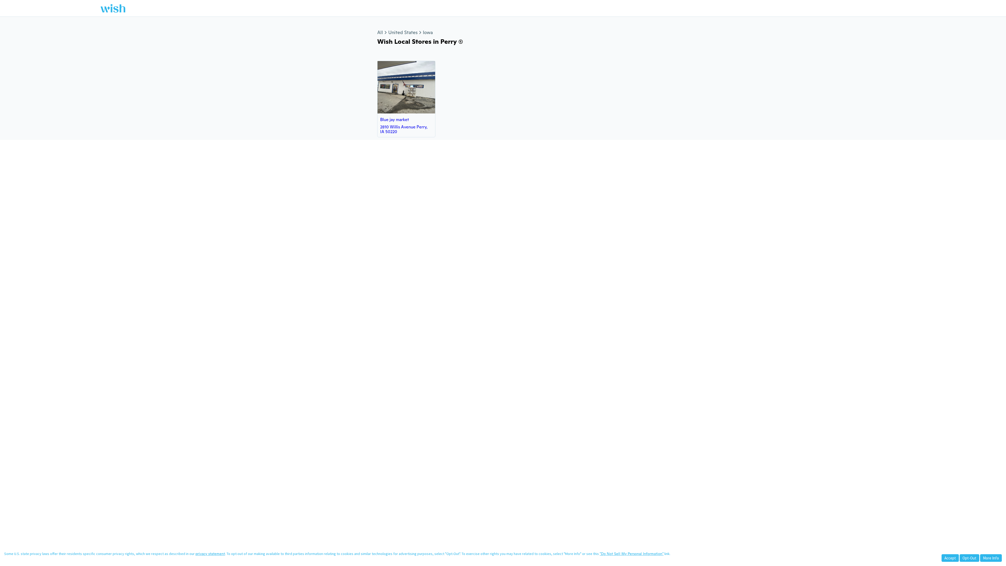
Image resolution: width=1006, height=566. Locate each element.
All (380, 32)
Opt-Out (969, 558)
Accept (950, 558)
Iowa (428, 32)
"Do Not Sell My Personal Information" (632, 553)
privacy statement (210, 553)
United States (403, 32)
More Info (991, 558)
